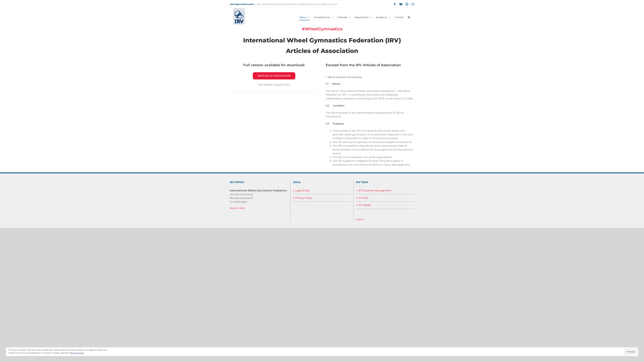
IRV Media (364, 205)
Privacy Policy (303, 197)
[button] (409, 17)
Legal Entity (302, 190)
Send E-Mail (237, 208)
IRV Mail (363, 197)
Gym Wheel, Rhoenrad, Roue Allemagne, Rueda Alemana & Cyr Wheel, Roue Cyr (297, 4)
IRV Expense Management (374, 190)
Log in (360, 219)
